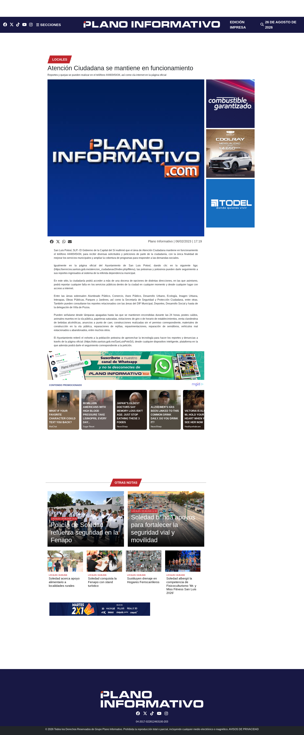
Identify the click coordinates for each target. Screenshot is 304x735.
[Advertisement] (126, 452)
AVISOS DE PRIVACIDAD (244, 729)
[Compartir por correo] (70, 242)
